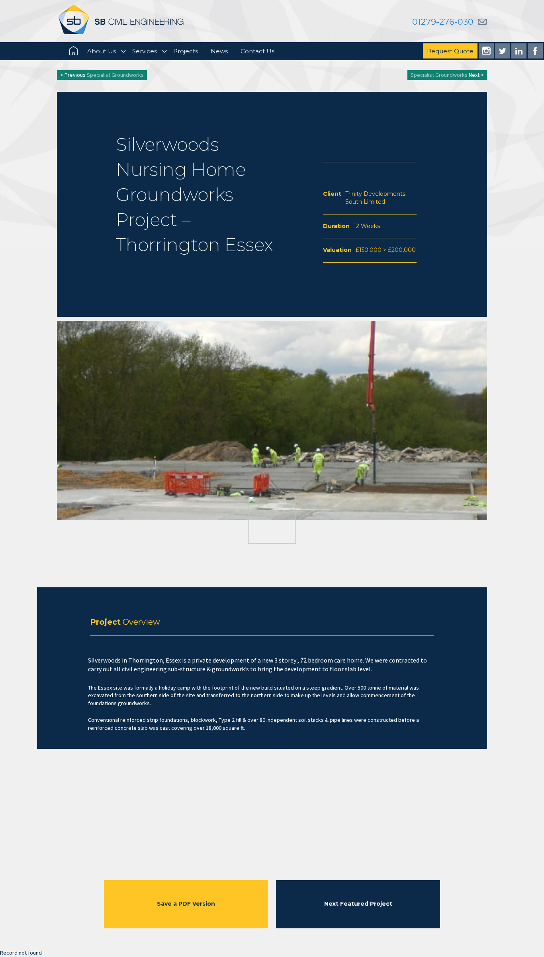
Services (144, 51)
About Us (101, 51)
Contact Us (257, 51)
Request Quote (450, 51)
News (219, 51)
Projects (185, 51)
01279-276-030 (443, 22)
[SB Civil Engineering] (121, 19)
